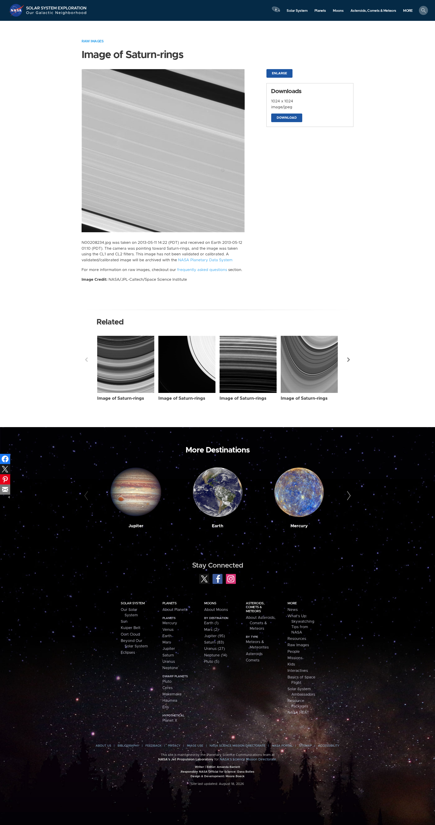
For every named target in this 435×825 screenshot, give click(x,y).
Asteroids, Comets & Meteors (255, 607)
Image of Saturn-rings (120, 398)
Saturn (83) (214, 642)
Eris (165, 707)
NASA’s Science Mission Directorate (248, 759)
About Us (103, 745)
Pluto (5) (211, 661)
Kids (291, 664)
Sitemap (305, 745)
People (294, 651)
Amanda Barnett (228, 767)
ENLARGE (279, 73)
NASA (17, 10)
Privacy (174, 745)
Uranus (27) (214, 649)
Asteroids (254, 654)
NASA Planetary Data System (205, 260)
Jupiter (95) (214, 636)
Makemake (172, 694)
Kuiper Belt (130, 628)
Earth (217, 526)
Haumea (169, 700)
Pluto (167, 681)
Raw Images (93, 41)
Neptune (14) (215, 655)
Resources (297, 639)
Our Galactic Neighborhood (56, 13)
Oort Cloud (130, 634)
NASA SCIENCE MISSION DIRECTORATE (237, 745)
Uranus (168, 661)
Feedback (153, 745)
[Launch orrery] (275, 11)
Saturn (168, 655)
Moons (210, 603)
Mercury (299, 526)
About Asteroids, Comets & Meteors (261, 623)
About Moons (216, 610)
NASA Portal (282, 745)
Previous (86, 359)
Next (348, 359)
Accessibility (328, 745)
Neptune (170, 668)
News (293, 610)
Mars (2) (211, 629)
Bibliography (128, 745)
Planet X (169, 720)
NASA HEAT (298, 712)
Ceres (167, 688)
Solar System (133, 603)
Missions (295, 658)
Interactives (298, 671)
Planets (169, 603)
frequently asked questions (202, 270)
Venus (168, 629)
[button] (408, 11)
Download (287, 117)
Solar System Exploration (56, 6)
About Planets (174, 610)
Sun (124, 621)
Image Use (195, 745)
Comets (252, 660)
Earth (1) (211, 623)
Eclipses (128, 652)
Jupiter (135, 526)
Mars (166, 642)
